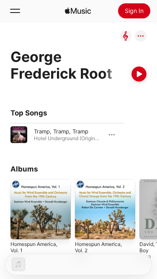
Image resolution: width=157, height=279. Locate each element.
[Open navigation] (15, 11)
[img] (78, 11)
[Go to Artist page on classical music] (125, 36)
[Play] (139, 74)
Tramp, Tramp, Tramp (61, 131)
